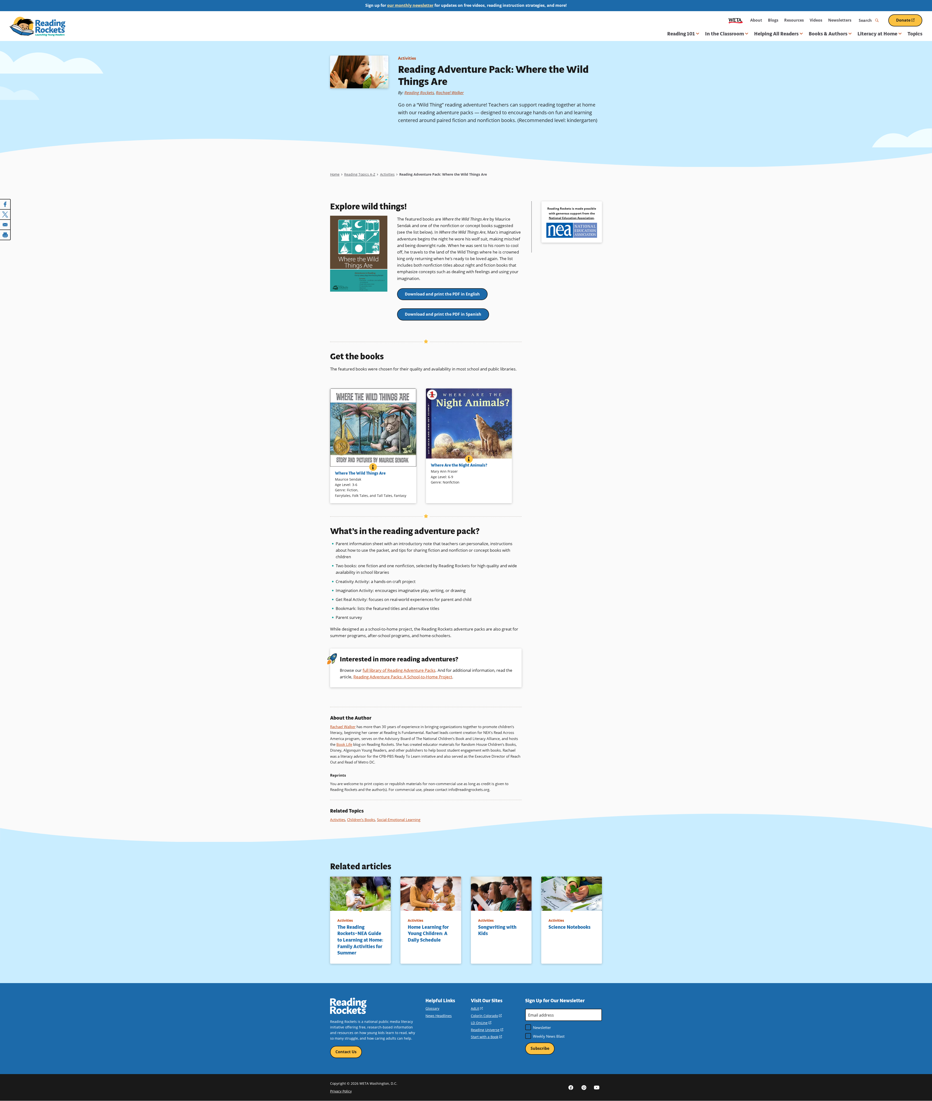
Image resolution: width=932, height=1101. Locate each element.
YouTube (596, 1087)
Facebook (571, 1087)
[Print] (5, 235)
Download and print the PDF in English (442, 294)
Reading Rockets (419, 92)
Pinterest (583, 1087)
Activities (407, 58)
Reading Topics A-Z (359, 174)
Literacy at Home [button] (877, 33)
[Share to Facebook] (5, 204)
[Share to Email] (5, 224)
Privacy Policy (341, 1091)
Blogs (773, 20)
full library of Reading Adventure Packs (399, 670)
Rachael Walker (450, 92)
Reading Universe (487, 1029)
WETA (735, 20)
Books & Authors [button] (828, 33)
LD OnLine (481, 1022)
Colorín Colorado (486, 1015)
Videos (816, 20)
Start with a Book (486, 1037)
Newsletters (839, 20)
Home (335, 174)
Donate (909, 21)
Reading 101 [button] (681, 33)
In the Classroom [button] (724, 33)
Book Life (344, 744)
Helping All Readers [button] (776, 33)
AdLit (477, 1008)
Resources (794, 20)
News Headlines (438, 1015)
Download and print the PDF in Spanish (443, 314)
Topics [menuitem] (914, 33)
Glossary (432, 1008)
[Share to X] (5, 214)
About (756, 20)
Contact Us (346, 1051)
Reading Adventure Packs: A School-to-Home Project (402, 677)
